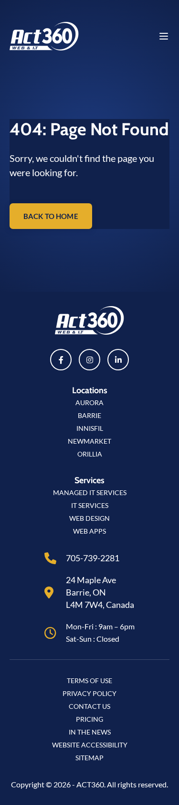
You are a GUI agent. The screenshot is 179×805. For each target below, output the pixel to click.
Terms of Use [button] (89, 680)
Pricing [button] (89, 719)
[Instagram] (89, 359)
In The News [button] (90, 732)
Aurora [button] (89, 402)
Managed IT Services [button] (89, 492)
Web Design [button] (89, 518)
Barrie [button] (89, 415)
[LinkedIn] (118, 359)
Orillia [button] (89, 454)
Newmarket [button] (89, 441)
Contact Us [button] (89, 706)
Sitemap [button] (89, 758)
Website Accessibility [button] (89, 745)
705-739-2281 (92, 558)
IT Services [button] (89, 505)
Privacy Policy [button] (89, 693)
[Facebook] (61, 359)
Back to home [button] (50, 216)
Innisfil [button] (89, 428)
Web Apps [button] (89, 531)
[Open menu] (163, 36)
